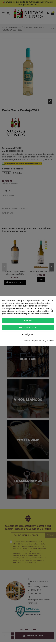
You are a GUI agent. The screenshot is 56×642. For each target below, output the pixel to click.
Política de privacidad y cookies (39, 340)
